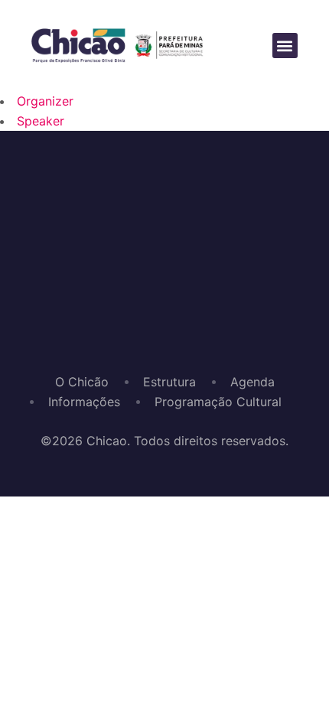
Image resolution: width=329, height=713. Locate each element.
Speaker (40, 121)
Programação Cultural (218, 401)
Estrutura (169, 381)
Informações (84, 401)
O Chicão (82, 381)
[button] (285, 45)
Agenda (252, 381)
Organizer (45, 101)
